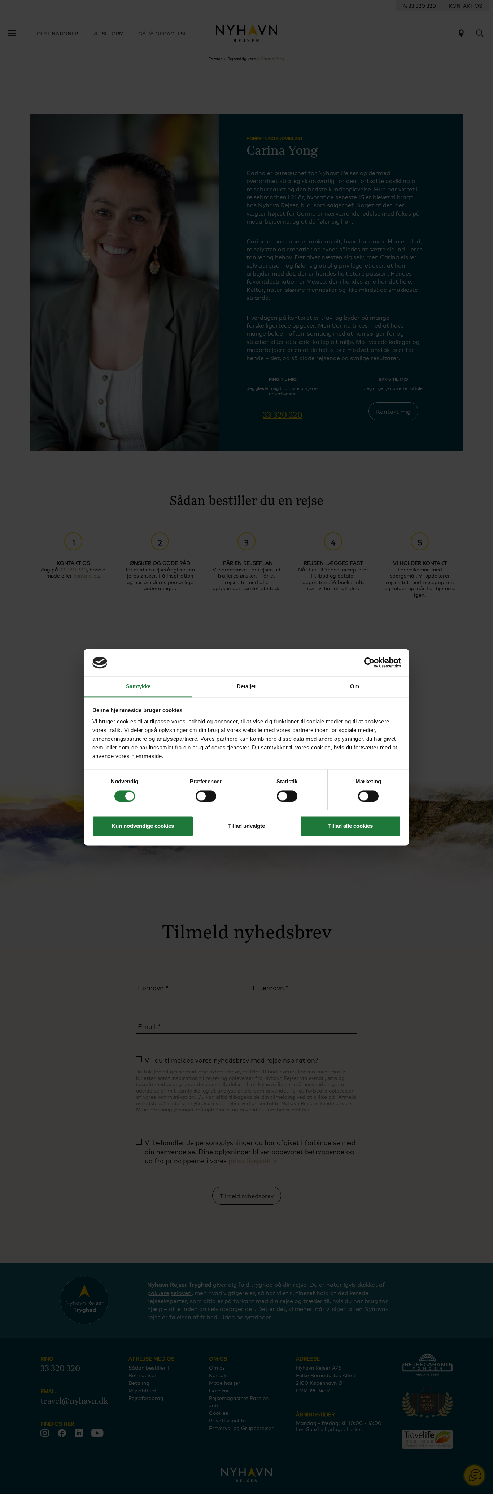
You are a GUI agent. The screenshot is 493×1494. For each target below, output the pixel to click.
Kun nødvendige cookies (143, 826)
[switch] (206, 796)
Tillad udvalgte (246, 826)
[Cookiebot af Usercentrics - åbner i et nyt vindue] (369, 662)
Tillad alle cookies (350, 826)
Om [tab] (354, 687)
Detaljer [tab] (247, 687)
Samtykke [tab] (138, 687)
